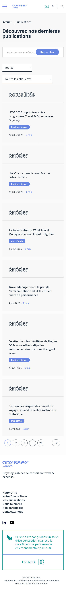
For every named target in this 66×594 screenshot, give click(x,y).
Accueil (7, 22)
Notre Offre (9, 492)
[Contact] (47, 6)
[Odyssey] (14, 6)
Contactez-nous (12, 511)
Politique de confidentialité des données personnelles (31, 580)
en (53, 3)
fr (53, 6)
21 (40, 443)
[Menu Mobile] (4, 6)
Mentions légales (31, 577)
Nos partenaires (12, 507)
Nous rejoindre (12, 504)
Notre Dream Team (14, 496)
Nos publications (13, 500)
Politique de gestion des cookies (31, 583)
